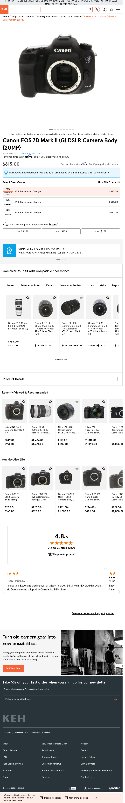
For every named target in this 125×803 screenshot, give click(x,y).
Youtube (48, 733)
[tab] (11, 285)
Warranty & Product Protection (97, 770)
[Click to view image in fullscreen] (61, 77)
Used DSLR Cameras (71, 16)
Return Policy (88, 757)
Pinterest (36, 733)
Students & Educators (53, 770)
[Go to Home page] (4, 9)
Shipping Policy (49, 757)
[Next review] (119, 591)
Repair (84, 743)
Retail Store (48, 750)
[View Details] (18, 318)
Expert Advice (10, 750)
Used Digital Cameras (47, 16)
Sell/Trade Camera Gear (54, 743)
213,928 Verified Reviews (61, 547)
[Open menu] (118, 9)
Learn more (17, 800)
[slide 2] (62, 259)
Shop (13, 16)
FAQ (5, 757)
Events (84, 750)
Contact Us (86, 777)
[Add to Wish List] (27, 297)
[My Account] (104, 9)
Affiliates (7, 770)
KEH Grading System (13, 763)
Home (6, 16)
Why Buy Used (88, 763)
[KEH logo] (14, 718)
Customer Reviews (51, 763)
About (6, 777)
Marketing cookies (78, 797)
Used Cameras (26, 16)
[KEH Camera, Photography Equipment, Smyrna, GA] (72, 788)
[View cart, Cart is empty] (111, 9)
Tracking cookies (52, 797)
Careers (46, 777)
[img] (61, 543)
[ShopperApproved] (93, 788)
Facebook (7, 733)
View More (61, 359)
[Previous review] (3, 591)
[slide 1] (58, 259)
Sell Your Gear (13, 668)
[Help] (97, 9)
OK (96, 797)
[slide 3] (65, 259)
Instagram (19, 733)
